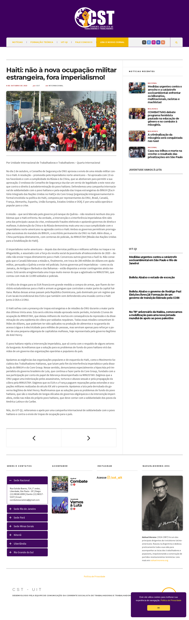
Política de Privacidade (171, 600)
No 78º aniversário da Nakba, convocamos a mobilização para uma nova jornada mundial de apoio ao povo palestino (155, 315)
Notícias (17, 42)
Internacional (56, 85)
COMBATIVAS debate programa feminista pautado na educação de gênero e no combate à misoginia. (163, 118)
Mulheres (153, 109)
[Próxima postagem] (88, 438)
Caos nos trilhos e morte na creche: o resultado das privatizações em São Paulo (165, 154)
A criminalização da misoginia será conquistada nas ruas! (165, 138)
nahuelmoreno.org (159, 560)
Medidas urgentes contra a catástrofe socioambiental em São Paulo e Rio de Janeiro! (153, 260)
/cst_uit (116, 477)
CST (38, 85)
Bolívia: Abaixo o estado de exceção (152, 277)
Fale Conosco (83, 42)
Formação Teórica (41, 42)
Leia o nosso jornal (112, 42)
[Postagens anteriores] (33, 438)
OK (158, 608)
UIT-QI (64, 42)
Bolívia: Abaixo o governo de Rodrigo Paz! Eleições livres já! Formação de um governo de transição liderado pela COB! (155, 294)
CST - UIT (27, 589)
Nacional (152, 83)
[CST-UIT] (94, 18)
